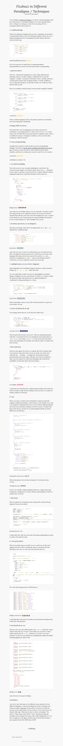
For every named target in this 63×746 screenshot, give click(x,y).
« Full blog (31, 729)
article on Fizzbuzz (26, 20)
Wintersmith (38, 741)
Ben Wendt (35, 14)
